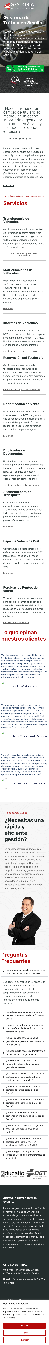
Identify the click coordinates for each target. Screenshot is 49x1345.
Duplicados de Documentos (14, 451)
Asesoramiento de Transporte (17, 493)
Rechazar (25, 1340)
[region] (24, 1322)
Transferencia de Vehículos (16, 220)
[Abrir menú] (42, 6)
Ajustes (24, 1333)
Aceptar (24, 1325)
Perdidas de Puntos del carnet (20, 589)
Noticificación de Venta (21, 404)
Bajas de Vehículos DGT (21, 541)
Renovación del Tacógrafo (23, 358)
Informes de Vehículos (20, 323)
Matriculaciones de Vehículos (18, 271)
